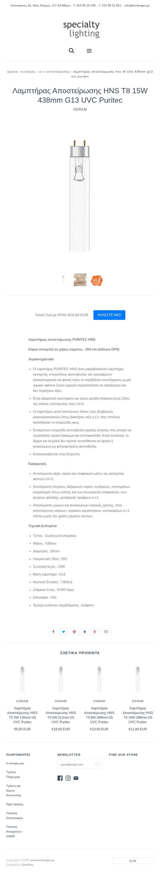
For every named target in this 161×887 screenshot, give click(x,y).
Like (53, 631)
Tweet (63, 631)
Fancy (84, 631)
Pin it (74, 631)
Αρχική (12, 71)
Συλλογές (28, 71)
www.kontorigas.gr (42, 860)
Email (106, 631)
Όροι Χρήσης (15, 804)
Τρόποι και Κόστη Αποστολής (13, 790)
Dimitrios (28, 864)
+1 (95, 631)
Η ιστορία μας (15, 763)
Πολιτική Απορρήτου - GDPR (14, 831)
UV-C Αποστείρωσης (54, 71)
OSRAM (80, 109)
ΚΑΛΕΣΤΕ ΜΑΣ (109, 315)
